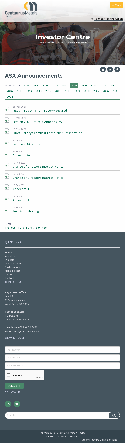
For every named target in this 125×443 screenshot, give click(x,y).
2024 (45, 85)
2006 (106, 91)
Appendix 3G (21, 189)
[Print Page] (103, 69)
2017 (113, 85)
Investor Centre (13, 263)
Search (73, 436)
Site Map (49, 436)
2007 (96, 91)
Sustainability (12, 267)
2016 (10, 91)
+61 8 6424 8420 (28, 327)
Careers (9, 274)
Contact (9, 278)
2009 (77, 91)
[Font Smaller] (110, 69)
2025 (36, 85)
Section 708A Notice (27, 144)
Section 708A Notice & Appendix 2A (37, 122)
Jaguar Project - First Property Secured (40, 110)
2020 (84, 85)
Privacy (62, 436)
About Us (10, 256)
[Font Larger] (117, 69)
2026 (26, 85)
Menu (117, 4)
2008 (87, 91)
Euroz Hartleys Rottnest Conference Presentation (47, 133)
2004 (10, 96)
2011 (58, 91)
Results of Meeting (26, 211)
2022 (65, 85)
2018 (103, 85)
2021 (74, 85)
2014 (29, 91)
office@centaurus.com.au (26, 331)
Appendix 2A (21, 155)
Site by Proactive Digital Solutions (99, 439)
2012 (48, 91)
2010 (67, 91)
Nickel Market (12, 270)
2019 (93, 85)
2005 (115, 91)
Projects (9, 259)
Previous (10, 227)
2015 (19, 91)
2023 (55, 85)
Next (44, 227)
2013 (39, 91)
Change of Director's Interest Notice (38, 166)
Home (8, 252)
